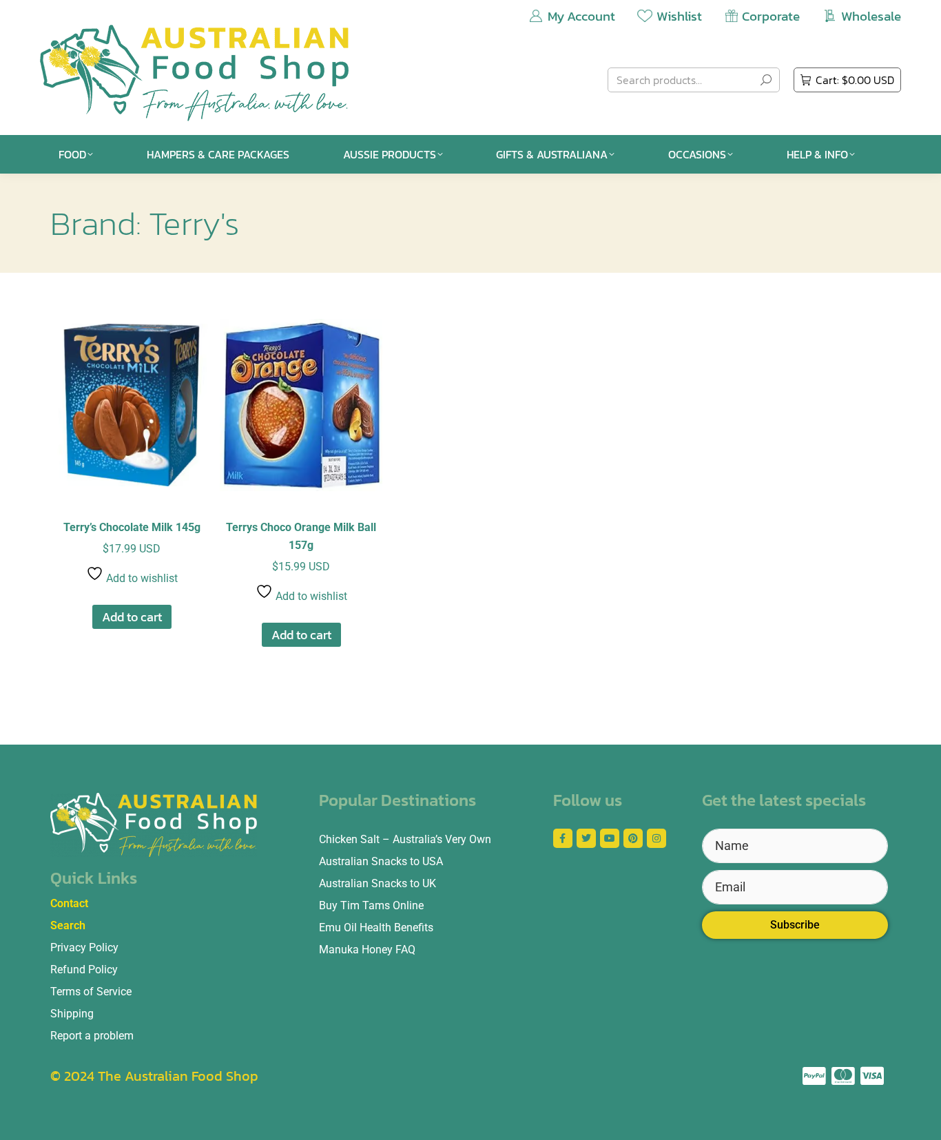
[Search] (766, 80)
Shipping (72, 1013)
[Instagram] (656, 838)
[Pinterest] (633, 838)
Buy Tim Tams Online (371, 905)
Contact (69, 903)
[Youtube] (609, 838)
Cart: (855, 80)
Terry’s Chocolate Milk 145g (131, 527)
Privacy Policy (84, 947)
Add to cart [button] (132, 617)
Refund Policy (84, 969)
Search (67, 925)
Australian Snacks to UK (377, 883)
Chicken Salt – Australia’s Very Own (405, 839)
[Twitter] (586, 838)
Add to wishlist (140, 578)
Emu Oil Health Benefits (376, 927)
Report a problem (92, 1035)
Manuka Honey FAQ (367, 949)
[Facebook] (562, 838)
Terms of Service (91, 991)
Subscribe (795, 924)
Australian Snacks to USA (381, 861)
